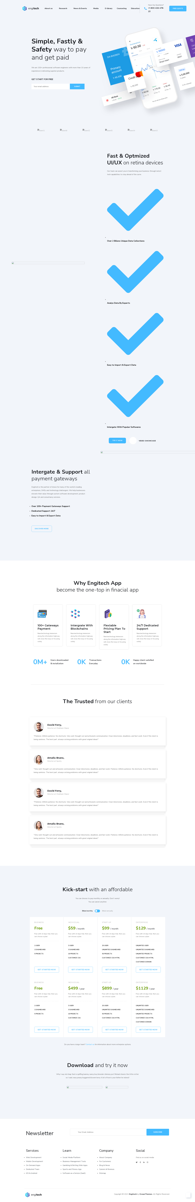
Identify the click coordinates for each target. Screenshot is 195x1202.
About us (49, 8)
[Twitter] (136, 1162)
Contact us (90, 1044)
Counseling (122, 8)
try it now (117, 440)
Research (63, 8)
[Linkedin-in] (144, 1162)
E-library (108, 8)
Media (96, 8)
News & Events (80, 8)
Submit (77, 86)
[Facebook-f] (140, 1162)
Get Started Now (80, 969)
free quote (178, 8)
